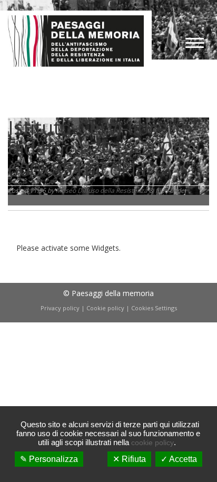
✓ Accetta (179, 459)
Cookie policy (105, 308)
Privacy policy (60, 308)
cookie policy (152, 442)
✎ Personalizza (49, 459)
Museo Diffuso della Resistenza (101, 190)
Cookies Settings (154, 308)
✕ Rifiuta (129, 459)
